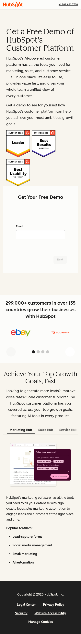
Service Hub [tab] (68, 430)
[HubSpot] (13, 4)
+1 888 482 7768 (68, 4)
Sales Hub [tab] (45, 430)
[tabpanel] (40, 503)
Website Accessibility (50, 613)
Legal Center (26, 604)
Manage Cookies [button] (40, 622)
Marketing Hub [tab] (21, 430)
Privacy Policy (53, 604)
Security (21, 613)
